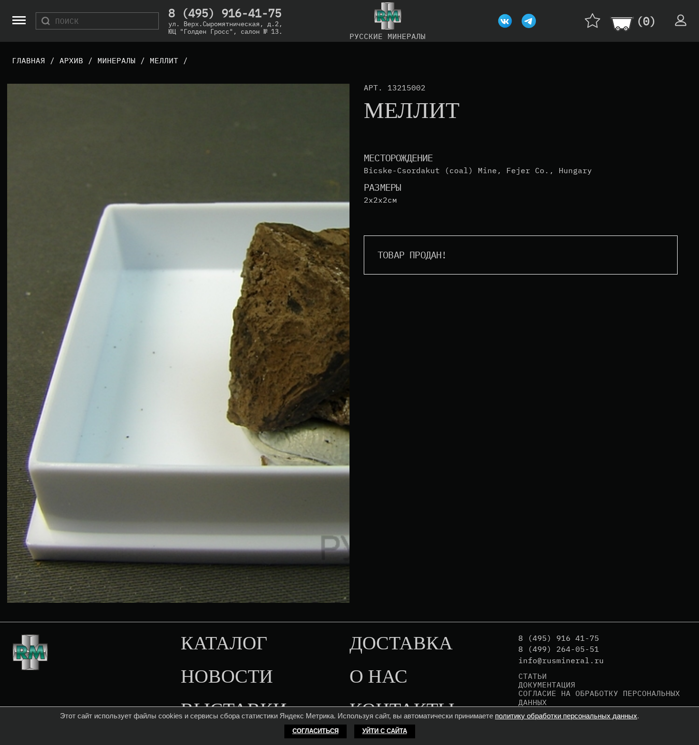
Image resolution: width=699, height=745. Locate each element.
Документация (546, 684)
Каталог (224, 644)
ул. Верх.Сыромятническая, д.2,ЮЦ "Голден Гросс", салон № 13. (225, 27)
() (646, 21)
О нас (379, 677)
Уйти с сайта (384, 731)
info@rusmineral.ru (561, 660)
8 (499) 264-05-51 (558, 649)
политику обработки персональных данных (566, 716)
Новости (227, 677)
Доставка (401, 644)
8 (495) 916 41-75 (558, 638)
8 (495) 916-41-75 (225, 13)
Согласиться (315, 731)
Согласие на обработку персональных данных (599, 697)
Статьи (532, 676)
